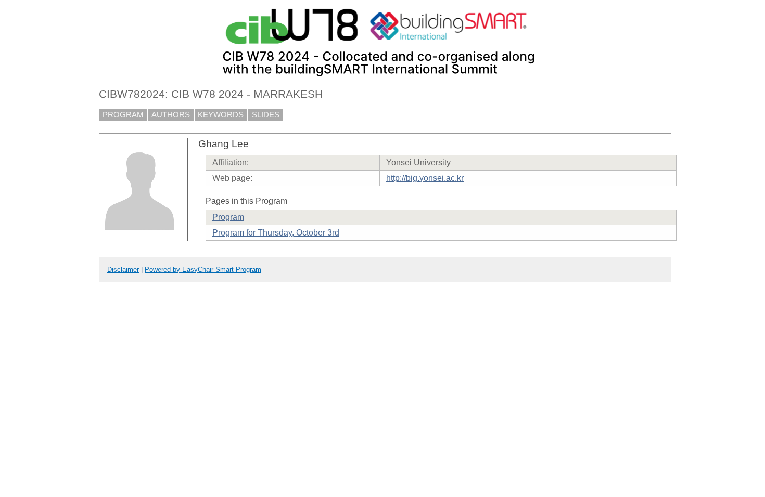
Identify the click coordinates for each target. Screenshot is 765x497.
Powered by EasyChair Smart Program (203, 269)
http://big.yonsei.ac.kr (425, 178)
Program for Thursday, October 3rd (275, 232)
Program (228, 217)
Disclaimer (123, 269)
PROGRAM (123, 115)
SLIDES (265, 115)
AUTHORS (170, 115)
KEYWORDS (221, 115)
